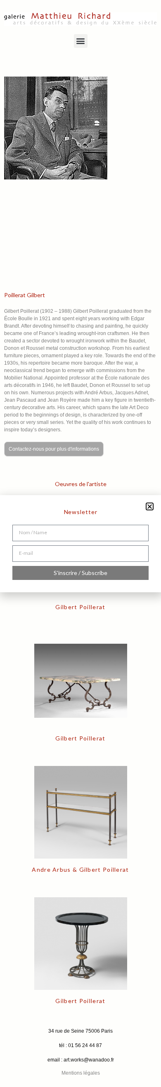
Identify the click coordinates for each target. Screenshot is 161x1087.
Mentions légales (81, 1073)
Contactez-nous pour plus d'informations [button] (54, 449)
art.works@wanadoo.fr (89, 1060)
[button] (81, 41)
